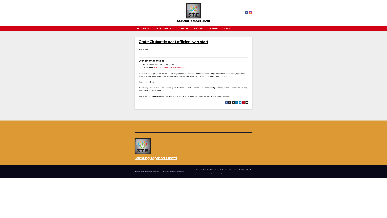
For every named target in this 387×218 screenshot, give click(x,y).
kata (161, 68)
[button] (251, 29)
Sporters (198, 28)
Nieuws (146, 28)
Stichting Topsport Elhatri (193, 21)
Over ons (184, 28)
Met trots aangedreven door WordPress (147, 171)
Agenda (227, 28)
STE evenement (179, 68)
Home (197, 169)
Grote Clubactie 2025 (165, 28)
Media (221, 174)
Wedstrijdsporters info (202, 174)
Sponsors (213, 28)
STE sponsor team (231, 169)
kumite (166, 68)
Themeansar (180, 171)
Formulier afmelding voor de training (212, 169)
